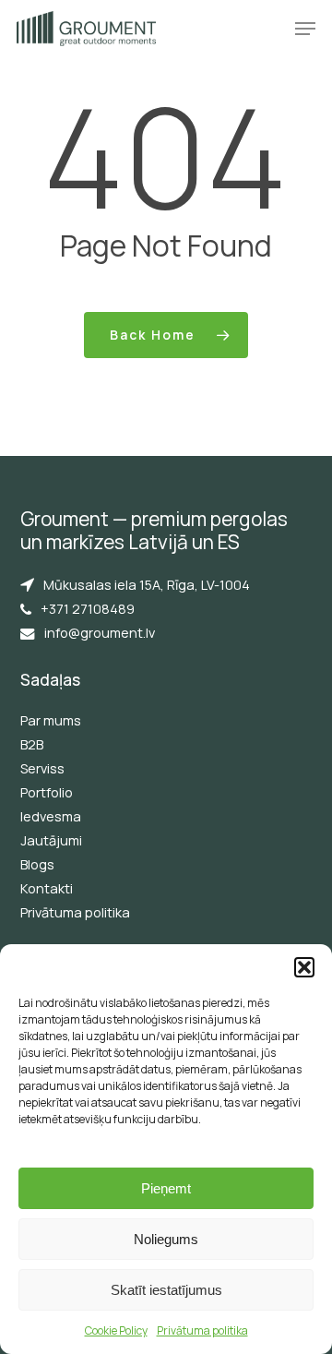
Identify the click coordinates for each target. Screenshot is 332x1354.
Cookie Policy (116, 1330)
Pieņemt (166, 1188)
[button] (304, 967)
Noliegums (166, 1239)
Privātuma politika (202, 1330)
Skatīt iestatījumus (166, 1290)
